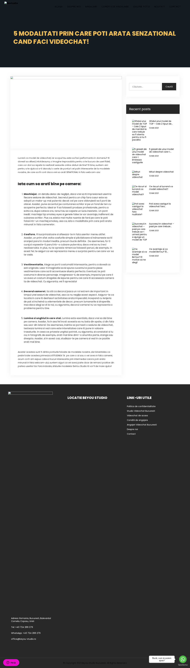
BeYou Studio (80, 366)
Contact (175, 6)
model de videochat (40, 158)
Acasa (59, 6)
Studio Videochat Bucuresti (141, 410)
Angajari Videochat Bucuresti (142, 424)
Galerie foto (141, 6)
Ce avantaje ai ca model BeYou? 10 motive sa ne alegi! (159, 250)
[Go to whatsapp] (183, 659)
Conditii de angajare (115, 6)
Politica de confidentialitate (141, 406)
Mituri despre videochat (161, 171)
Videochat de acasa (137, 415)
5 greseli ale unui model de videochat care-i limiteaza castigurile (161, 150)
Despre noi (74, 6)
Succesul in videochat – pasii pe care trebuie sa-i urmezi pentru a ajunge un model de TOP (161, 225)
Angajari (91, 6)
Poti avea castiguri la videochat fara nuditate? (160, 205)
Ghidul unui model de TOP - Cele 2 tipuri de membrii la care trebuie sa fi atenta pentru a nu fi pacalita (161, 122)
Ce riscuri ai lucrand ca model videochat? (161, 187)
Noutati (159, 6)
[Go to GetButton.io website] (183, 665)
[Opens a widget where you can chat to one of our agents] (11, 663)
